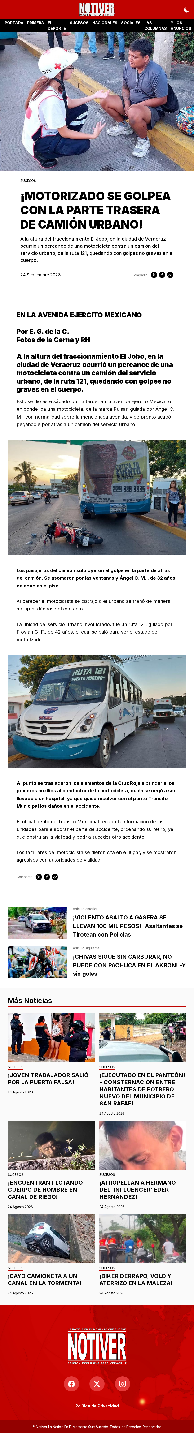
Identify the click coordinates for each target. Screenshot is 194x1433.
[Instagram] (122, 1383)
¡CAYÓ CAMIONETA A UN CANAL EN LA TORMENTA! (45, 1279)
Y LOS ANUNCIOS (181, 25)
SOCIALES (131, 22)
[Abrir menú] (7, 9)
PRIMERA (35, 22)
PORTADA (14, 22)
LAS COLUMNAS (155, 25)
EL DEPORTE (57, 25)
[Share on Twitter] (154, 274)
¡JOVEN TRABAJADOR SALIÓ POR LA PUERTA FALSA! (48, 1079)
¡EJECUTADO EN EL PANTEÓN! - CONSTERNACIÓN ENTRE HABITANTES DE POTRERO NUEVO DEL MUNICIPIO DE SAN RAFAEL (142, 1089)
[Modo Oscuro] (186, 9)
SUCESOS (79, 22)
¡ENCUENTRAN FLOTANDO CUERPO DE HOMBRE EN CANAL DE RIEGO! (45, 1189)
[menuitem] (97, 1406)
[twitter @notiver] (97, 1383)
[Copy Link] (170, 274)
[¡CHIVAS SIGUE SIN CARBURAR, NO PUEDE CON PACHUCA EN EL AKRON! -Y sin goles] (37, 962)
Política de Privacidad (97, 1405)
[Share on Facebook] (162, 274)
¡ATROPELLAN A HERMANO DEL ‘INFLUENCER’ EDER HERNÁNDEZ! (137, 1189)
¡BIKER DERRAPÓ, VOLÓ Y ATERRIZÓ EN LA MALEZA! (135, 1279)
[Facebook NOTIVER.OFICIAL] (71, 1383)
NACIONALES (104, 22)
